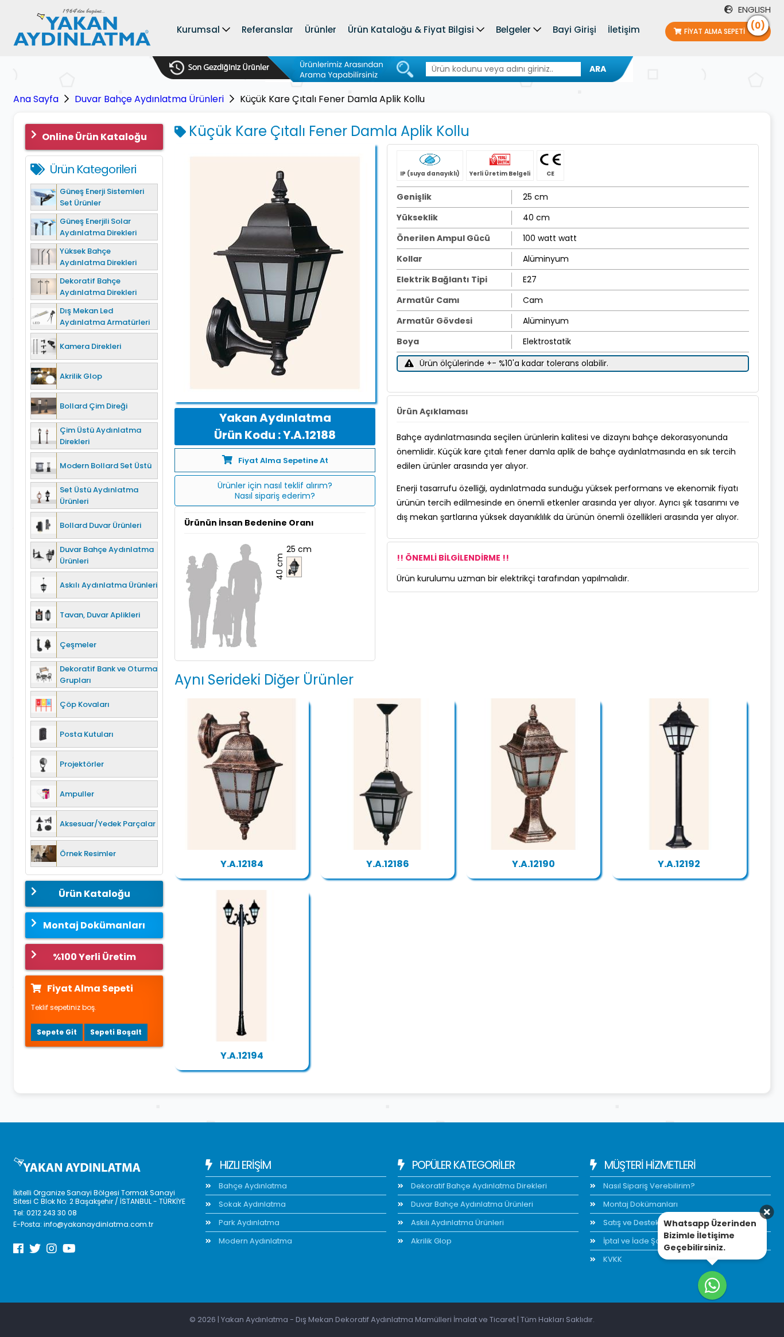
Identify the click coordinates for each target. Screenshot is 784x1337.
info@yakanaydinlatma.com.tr (98, 1224)
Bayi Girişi (574, 30)
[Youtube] (69, 1248)
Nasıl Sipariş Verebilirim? (648, 1185)
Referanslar (267, 30)
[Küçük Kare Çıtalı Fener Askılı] (387, 774)
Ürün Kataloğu (94, 893)
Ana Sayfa (36, 99)
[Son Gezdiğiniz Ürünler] (219, 67)
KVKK (611, 1259)
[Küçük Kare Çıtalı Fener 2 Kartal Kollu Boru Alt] (241, 965)
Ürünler (320, 30)
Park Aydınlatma (248, 1222)
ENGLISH (753, 9)
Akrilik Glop (430, 1240)
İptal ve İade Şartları (639, 1240)
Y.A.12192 (679, 863)
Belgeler (513, 30)
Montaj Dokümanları (94, 925)
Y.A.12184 (241, 863)
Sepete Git (57, 1032)
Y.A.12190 (533, 863)
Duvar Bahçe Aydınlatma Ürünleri (149, 99)
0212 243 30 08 (51, 1213)
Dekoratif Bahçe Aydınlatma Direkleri (478, 1185)
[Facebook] (18, 1248)
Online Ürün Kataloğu (94, 136)
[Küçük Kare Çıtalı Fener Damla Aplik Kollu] (274, 273)
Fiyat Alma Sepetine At (283, 460)
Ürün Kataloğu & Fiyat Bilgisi (411, 30)
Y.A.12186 (387, 863)
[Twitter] (35, 1248)
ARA (597, 69)
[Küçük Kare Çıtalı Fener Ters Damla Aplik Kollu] (241, 774)
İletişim (624, 30)
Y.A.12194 (241, 1055)
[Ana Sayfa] (82, 30)
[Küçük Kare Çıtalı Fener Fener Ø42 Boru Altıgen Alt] (679, 774)
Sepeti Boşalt (116, 1032)
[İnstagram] (51, 1248)
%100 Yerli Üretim (94, 956)
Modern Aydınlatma (254, 1240)
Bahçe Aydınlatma (252, 1185)
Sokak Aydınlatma (251, 1204)
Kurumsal (198, 30)
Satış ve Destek (630, 1222)
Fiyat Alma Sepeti (724, 29)
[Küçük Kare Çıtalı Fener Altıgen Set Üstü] (533, 774)
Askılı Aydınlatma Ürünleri (456, 1222)
